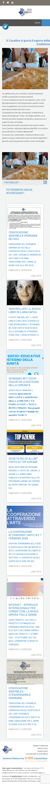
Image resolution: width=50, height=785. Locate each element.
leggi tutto (36, 275)
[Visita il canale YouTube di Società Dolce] (12, 3)
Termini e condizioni (40, 746)
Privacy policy (43, 748)
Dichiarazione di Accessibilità (37, 754)
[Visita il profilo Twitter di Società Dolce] (8, 3)
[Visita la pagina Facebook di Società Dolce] (3, 3)
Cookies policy (42, 751)
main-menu (29, 11)
